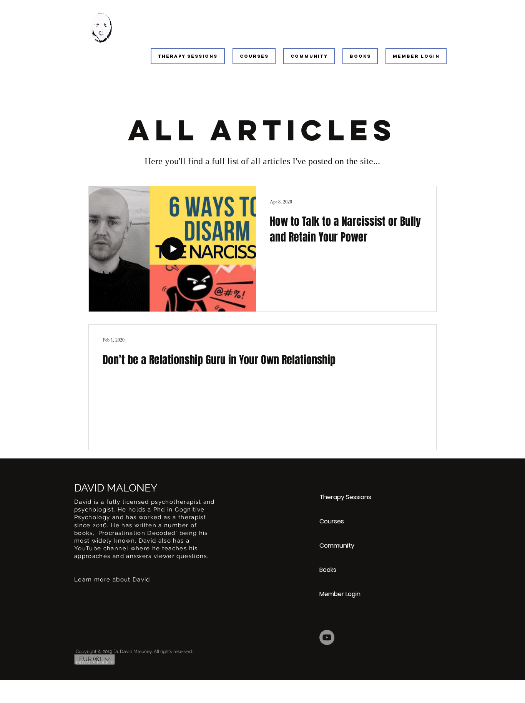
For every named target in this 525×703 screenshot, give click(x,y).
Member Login (340, 594)
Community (336, 545)
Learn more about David (112, 579)
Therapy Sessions (345, 497)
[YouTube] (326, 637)
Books (327, 569)
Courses (331, 521)
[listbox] (94, 659)
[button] (188, 56)
